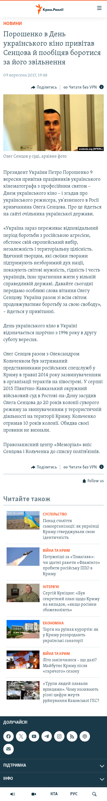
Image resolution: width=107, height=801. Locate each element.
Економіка (53, 623)
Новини (12, 23)
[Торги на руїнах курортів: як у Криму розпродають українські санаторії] (23, 629)
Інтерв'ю (51, 587)
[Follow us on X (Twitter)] (21, 736)
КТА (54, 794)
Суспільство (55, 514)
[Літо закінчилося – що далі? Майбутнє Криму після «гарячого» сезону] (23, 660)
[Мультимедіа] (34, 794)
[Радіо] (12, 794)
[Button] (44, 87)
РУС (74, 794)
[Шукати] (94, 794)
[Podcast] (85, 736)
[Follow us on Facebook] (8, 736)
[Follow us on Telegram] (46, 736)
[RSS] (72, 736)
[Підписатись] (8, 749)
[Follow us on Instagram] (59, 736)
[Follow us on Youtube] (34, 736)
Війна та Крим (56, 551)
